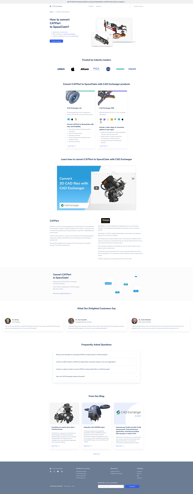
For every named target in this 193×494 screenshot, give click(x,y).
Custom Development (81, 473)
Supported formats (115, 471)
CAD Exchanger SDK (81, 476)
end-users (65, 32)
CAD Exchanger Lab (80, 478)
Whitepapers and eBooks (116, 473)
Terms (73, 486)
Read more (96, 454)
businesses (75, 36)
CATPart (54, 220)
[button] (96, 355)
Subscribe (132, 486)
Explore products (56, 41)
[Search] (130, 6)
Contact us (139, 478)
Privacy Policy (67, 486)
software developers (69, 34)
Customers (139, 471)
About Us (139, 473)
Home (51, 12)
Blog (138, 476)
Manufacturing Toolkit (81, 471)
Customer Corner (138, 6)
